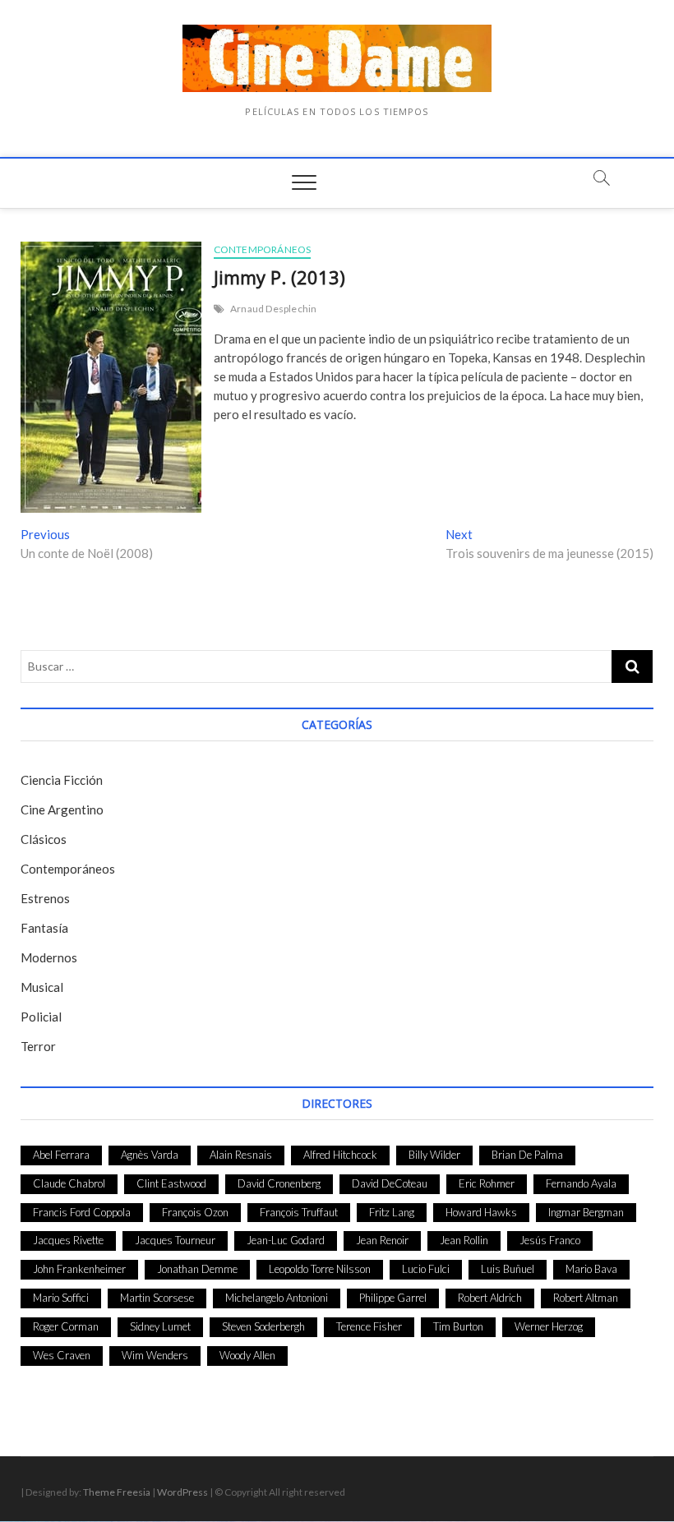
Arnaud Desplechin (273, 308)
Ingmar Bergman (586, 1212)
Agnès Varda (149, 1154)
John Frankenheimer (79, 1268)
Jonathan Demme (197, 1268)
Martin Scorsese (157, 1297)
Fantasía (44, 927)
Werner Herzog (549, 1326)
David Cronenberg (279, 1183)
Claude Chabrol (69, 1183)
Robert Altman (585, 1297)
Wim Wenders (155, 1355)
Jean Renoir (382, 1240)
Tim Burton (458, 1326)
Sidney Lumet (160, 1326)
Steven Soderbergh (263, 1326)
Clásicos (44, 839)
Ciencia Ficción (62, 780)
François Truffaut (299, 1212)
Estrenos (45, 898)
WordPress (182, 1492)
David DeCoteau (389, 1183)
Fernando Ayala (581, 1183)
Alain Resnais (241, 1154)
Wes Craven (61, 1355)
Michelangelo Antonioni (276, 1297)
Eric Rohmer (487, 1183)
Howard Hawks (481, 1212)
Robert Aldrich (490, 1297)
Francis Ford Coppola (82, 1212)
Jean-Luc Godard (286, 1240)
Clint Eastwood (171, 1183)
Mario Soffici (61, 1297)
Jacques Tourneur (175, 1240)
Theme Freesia (116, 1492)
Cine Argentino (62, 809)
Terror (38, 1046)
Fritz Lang (391, 1212)
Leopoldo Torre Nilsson (320, 1268)
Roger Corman (66, 1326)
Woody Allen (247, 1355)
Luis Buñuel (507, 1268)
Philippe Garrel (393, 1297)
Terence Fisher (369, 1326)
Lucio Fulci (426, 1268)
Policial (41, 1016)
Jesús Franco (549, 1240)
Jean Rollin (464, 1240)
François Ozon (195, 1212)
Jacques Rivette (68, 1240)
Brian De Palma (527, 1154)
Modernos (49, 957)
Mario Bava (591, 1268)
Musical (42, 987)
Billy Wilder (434, 1154)
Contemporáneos (263, 249)
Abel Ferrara (61, 1154)
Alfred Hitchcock (340, 1154)
